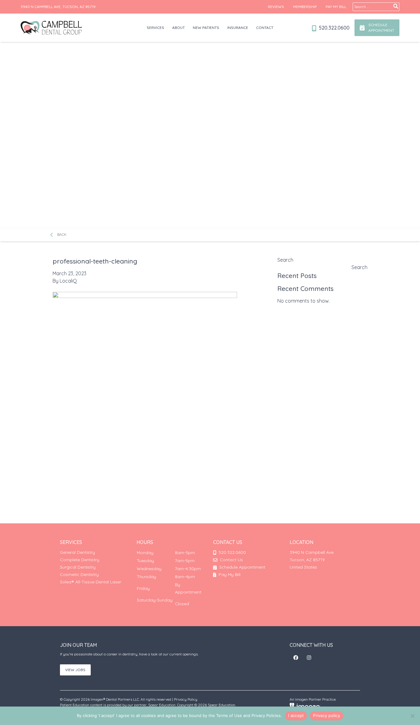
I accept (296, 715)
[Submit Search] (395, 6)
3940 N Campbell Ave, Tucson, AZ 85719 (58, 6)
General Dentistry (77, 552)
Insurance (237, 27)
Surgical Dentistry (78, 567)
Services (155, 27)
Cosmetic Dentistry (79, 574)
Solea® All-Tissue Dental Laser (90, 582)
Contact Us (231, 559)
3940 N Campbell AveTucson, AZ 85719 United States (312, 560)
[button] (296, 657)
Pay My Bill (336, 6)
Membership (305, 6)
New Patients (206, 27)
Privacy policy (326, 715)
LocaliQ (68, 281)
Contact (264, 27)
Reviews (276, 6)
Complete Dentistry (79, 559)
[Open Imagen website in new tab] (305, 706)
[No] (412, 716)
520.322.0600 (334, 28)
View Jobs (75, 669)
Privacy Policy (185, 699)
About (178, 27)
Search (285, 260)
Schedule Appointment (241, 567)
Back (61, 234)
